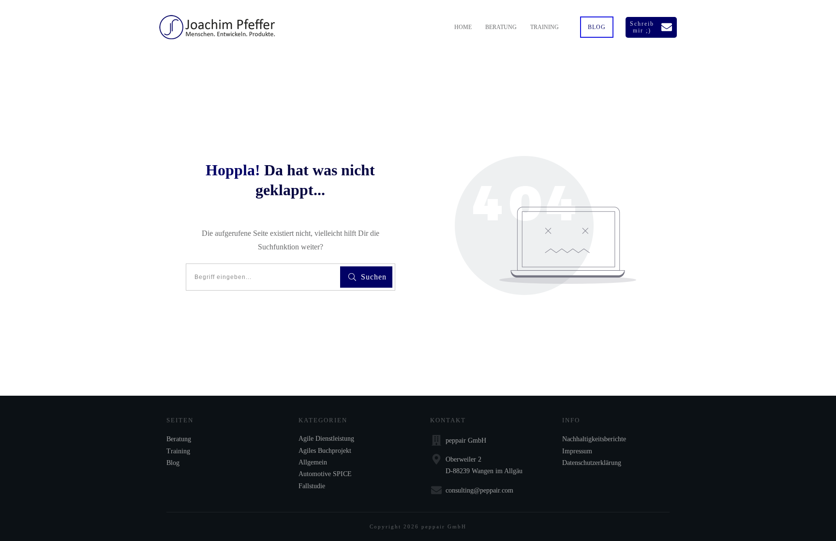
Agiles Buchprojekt (325, 450)
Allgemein (313, 462)
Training (178, 451)
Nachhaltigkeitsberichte (594, 439)
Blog (172, 462)
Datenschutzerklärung (591, 462)
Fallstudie (312, 486)
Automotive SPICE (325, 474)
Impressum (577, 451)
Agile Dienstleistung (326, 438)
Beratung (178, 439)
